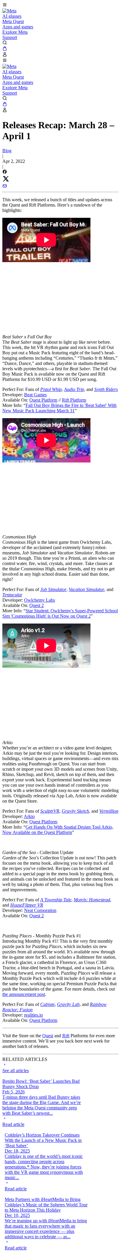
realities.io (33, 1014)
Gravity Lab (68, 1004)
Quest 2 (36, 605)
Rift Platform (74, 399)
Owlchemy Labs (39, 600)
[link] (9, 10)
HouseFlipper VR (26, 905)
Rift (65, 1035)
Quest (47, 1035)
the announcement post (23, 994)
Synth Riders (106, 389)
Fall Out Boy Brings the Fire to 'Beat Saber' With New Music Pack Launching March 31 (59, 408)
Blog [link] (6, 150)
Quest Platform (43, 399)
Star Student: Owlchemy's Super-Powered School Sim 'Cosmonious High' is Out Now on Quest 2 (60, 613)
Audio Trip (74, 389)
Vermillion (108, 811)
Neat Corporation (40, 910)
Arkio (29, 816)
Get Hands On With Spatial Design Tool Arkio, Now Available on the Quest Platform (57, 829)
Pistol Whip (51, 389)
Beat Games (35, 394)
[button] (60, 5)
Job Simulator (53, 589)
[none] (44, 1121)
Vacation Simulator (86, 589)
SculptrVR (49, 811)
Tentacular (12, 594)
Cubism (47, 1004)
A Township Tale (55, 899)
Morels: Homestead (92, 899)
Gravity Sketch (75, 811)
